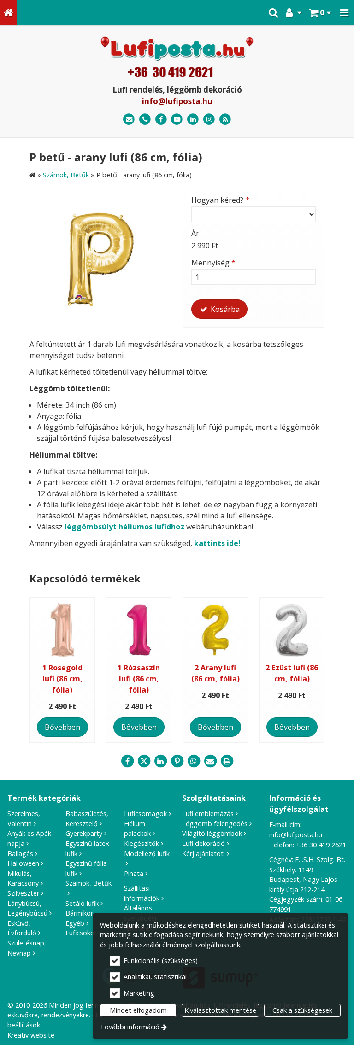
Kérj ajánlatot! (203, 853)
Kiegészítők (141, 843)
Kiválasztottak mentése (220, 1010)
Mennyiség (213, 263)
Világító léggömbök (212, 833)
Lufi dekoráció (203, 843)
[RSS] (225, 119)
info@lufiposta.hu (177, 101)
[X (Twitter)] (143, 761)
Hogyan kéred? (220, 200)
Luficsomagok (145, 813)
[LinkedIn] (193, 119)
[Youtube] (177, 119)
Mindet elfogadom (138, 1010)
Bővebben (62, 727)
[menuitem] (8, 12)
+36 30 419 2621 (321, 844)
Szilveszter (23, 893)
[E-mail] (129, 119)
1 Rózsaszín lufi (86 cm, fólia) (139, 679)
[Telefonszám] (145, 119)
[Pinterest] (177, 761)
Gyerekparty (83, 833)
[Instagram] (209, 119)
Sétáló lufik (82, 903)
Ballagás (20, 853)
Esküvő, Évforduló (21, 928)
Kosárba (224, 309)
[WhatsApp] (193, 761)
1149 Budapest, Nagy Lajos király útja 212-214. (303, 879)
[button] (344, 12)
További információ (129, 1026)
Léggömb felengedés (215, 823)
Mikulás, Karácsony (23, 878)
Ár (195, 233)
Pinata (133, 873)
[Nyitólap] (8, 12)
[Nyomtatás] (226, 761)
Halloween (23, 863)
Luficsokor (81, 932)
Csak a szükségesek (302, 1010)
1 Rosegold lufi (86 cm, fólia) (62, 679)
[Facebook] (161, 119)
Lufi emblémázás (208, 813)
